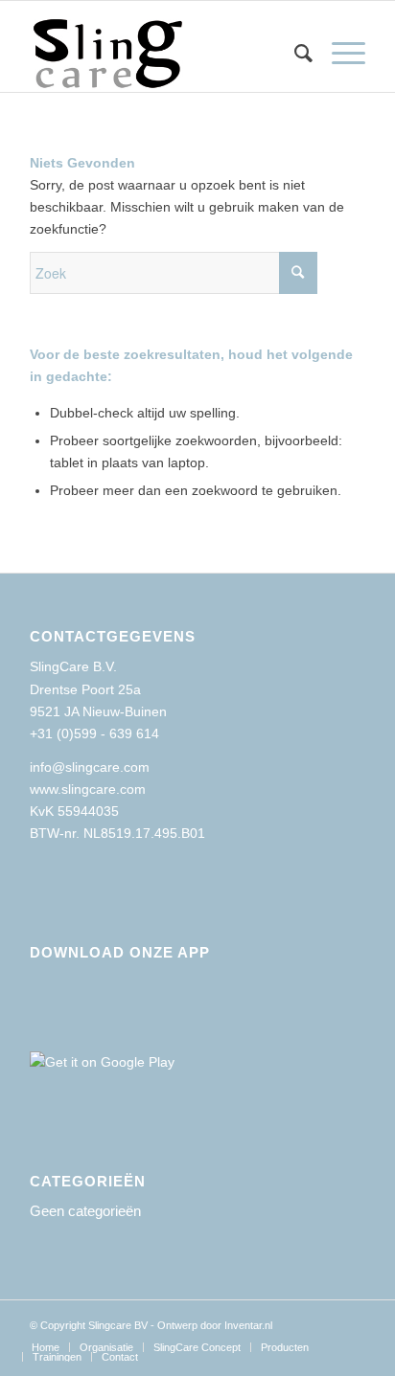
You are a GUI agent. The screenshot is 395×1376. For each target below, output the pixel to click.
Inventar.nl (248, 1325)
